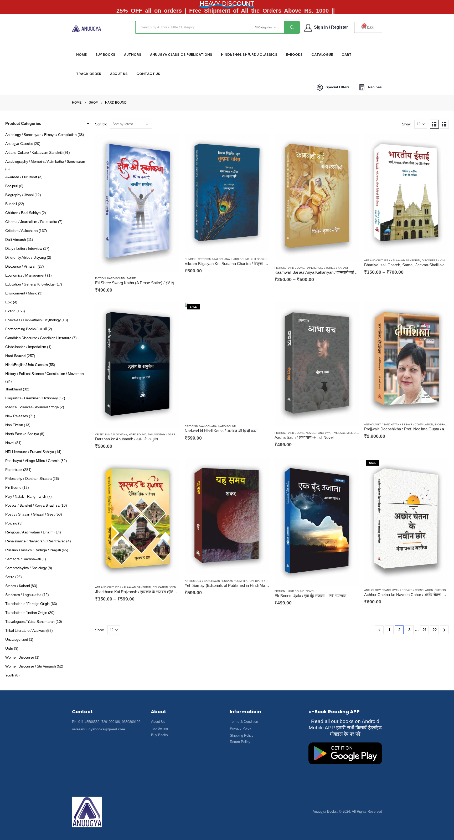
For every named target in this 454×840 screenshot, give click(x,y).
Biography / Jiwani (19, 195)
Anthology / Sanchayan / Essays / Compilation (398, 424)
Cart (347, 54)
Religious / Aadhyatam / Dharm (29, 532)
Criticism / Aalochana (214, 259)
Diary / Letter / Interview (23, 248)
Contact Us (148, 73)
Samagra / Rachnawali (23, 559)
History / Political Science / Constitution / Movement (45, 373)
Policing (11, 523)
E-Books (294, 54)
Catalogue (322, 54)
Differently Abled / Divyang (25, 257)
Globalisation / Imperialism (25, 347)
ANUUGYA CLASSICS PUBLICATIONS (181, 54)
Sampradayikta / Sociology (26, 568)
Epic (8, 302)
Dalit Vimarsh (15, 239)
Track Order (88, 73)
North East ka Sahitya (22, 434)
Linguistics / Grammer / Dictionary (31, 398)
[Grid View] (434, 124)
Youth (9, 675)
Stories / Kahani (336, 267)
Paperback (314, 267)
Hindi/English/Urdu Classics (26, 365)
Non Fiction (14, 425)
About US (119, 73)
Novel (310, 432)
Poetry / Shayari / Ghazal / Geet (30, 514)
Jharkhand (13, 389)
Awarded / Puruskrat (21, 177)
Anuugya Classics (19, 143)
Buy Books (105, 54)
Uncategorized (16, 639)
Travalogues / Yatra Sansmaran (30, 621)
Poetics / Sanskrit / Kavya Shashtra (32, 505)
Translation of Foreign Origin (27, 604)
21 (424, 630)
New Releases (16, 416)
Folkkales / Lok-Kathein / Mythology (32, 320)
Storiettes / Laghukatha (23, 595)
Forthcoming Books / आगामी (26, 329)
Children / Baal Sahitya (22, 213)
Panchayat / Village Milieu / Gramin (342, 432)
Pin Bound (13, 487)
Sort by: (101, 124)
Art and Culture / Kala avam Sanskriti (392, 260)
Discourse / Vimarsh (437, 260)
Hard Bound (116, 278)
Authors (132, 54)
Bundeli (190, 259)
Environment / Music (21, 293)
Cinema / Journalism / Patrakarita (31, 222)
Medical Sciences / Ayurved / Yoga (32, 407)
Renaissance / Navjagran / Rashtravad (35, 541)
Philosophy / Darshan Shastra (171, 434)
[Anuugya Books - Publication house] (86, 28)
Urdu (9, 648)
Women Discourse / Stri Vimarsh (30, 666)
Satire (131, 278)
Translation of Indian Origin (26, 612)
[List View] (444, 124)
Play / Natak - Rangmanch (25, 496)
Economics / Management (25, 275)
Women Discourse (19, 657)
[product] (137, 203)
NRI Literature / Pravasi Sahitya (29, 452)
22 (434, 630)
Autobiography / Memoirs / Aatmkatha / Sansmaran (45, 161)
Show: (406, 124)
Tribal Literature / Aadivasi (25, 630)
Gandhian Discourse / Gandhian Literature (38, 338)
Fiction (100, 278)
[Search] (291, 27)
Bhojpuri (11, 186)
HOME (81, 54)
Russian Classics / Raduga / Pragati (33, 550)
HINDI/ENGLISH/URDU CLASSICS (249, 54)
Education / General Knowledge (177, 587)
